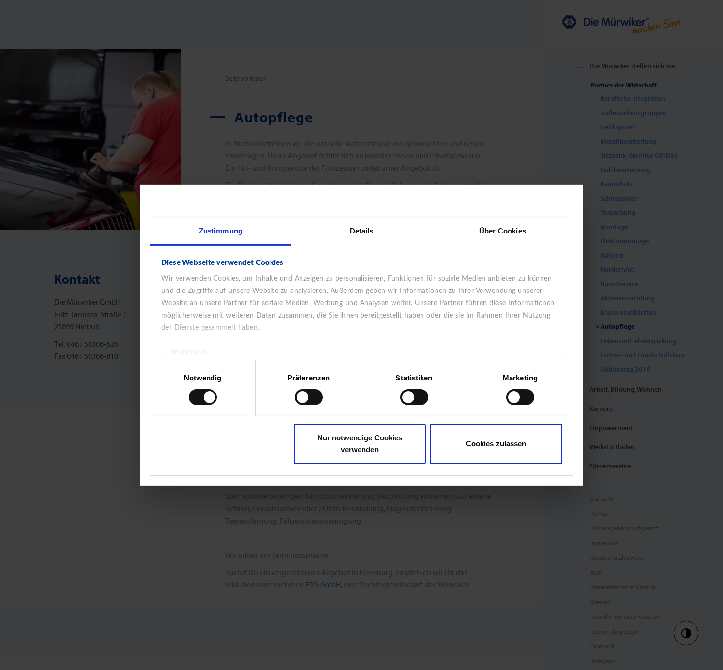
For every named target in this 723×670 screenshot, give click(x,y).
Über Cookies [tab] (502, 230)
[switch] (309, 397)
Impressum (189, 352)
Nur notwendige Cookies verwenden (359, 444)
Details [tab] (362, 230)
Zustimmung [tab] (220, 230)
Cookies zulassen (496, 443)
